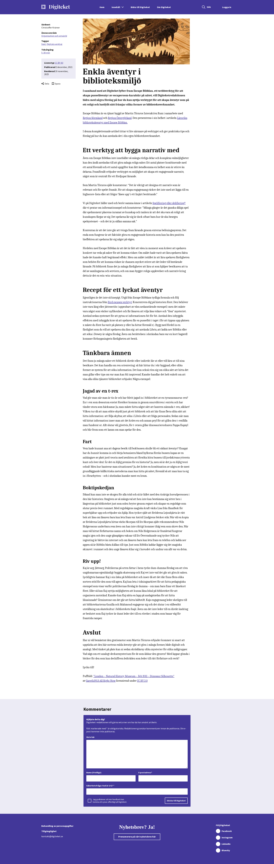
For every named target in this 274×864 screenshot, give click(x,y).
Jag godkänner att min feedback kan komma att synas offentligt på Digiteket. (110, 800)
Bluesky (226, 850)
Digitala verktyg (54, 44)
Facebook (227, 831)
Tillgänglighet (49, 831)
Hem (102, 7)
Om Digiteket (164, 7)
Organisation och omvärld (54, 35)
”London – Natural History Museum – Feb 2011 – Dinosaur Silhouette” (133, 676)
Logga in (226, 7)
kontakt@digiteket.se (52, 836)
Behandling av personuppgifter (57, 825)
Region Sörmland (93, 118)
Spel (43, 44)
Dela (47, 83)
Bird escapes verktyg (120, 302)
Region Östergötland (120, 118)
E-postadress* (145, 772)
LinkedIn (226, 843)
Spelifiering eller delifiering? (169, 203)
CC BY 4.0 (59, 62)
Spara (57, 83)
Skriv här (90, 737)
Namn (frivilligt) (93, 772)
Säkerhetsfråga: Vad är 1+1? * (100, 785)
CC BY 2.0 (142, 680)
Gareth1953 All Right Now (101, 680)
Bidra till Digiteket (140, 7)
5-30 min (45, 52)
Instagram (227, 837)
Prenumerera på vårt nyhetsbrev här (137, 836)
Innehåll (116, 7)
